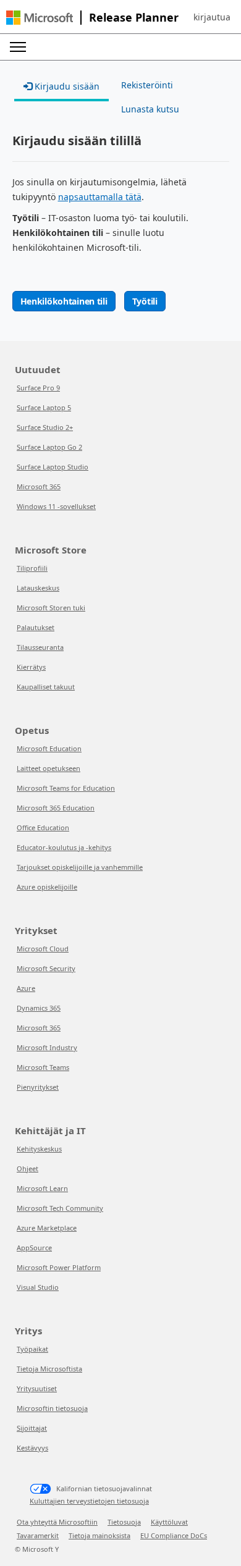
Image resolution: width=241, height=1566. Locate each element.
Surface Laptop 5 (44, 407)
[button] (212, 17)
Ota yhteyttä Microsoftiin (57, 1521)
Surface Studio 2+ (45, 427)
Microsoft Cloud (43, 948)
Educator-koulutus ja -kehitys (64, 847)
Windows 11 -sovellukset (56, 506)
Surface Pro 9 (38, 387)
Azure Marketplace (47, 1227)
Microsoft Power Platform (59, 1267)
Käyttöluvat (169, 1521)
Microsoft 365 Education (56, 807)
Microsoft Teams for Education (66, 788)
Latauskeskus (38, 587)
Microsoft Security (46, 968)
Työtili (145, 301)
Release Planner (134, 17)
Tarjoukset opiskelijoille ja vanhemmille (80, 867)
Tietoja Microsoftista (49, 1368)
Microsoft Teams (43, 1067)
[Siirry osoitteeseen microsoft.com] (39, 18)
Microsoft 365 (39, 486)
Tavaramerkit (38, 1535)
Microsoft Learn (42, 1188)
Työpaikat (32, 1348)
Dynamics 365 (39, 1007)
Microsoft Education (49, 748)
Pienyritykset (38, 1087)
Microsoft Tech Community (60, 1208)
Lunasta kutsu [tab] (150, 109)
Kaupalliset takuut (46, 686)
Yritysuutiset (37, 1388)
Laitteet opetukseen (48, 768)
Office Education (43, 827)
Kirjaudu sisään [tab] (65, 86)
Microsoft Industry (47, 1047)
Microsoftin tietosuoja (52, 1408)
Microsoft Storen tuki (51, 607)
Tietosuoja (124, 1521)
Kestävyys (32, 1447)
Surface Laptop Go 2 (49, 447)
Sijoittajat (32, 1428)
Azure (26, 988)
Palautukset (35, 627)
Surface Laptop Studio (52, 466)
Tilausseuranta (40, 647)
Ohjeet (27, 1168)
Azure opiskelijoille (47, 886)
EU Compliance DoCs (173, 1535)
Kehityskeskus (39, 1148)
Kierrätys (31, 666)
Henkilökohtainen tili (64, 301)
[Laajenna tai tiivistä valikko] (18, 47)
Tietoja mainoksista (99, 1535)
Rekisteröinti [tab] (147, 85)
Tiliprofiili (32, 568)
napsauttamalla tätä (100, 197)
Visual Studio (38, 1287)
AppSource (34, 1247)
